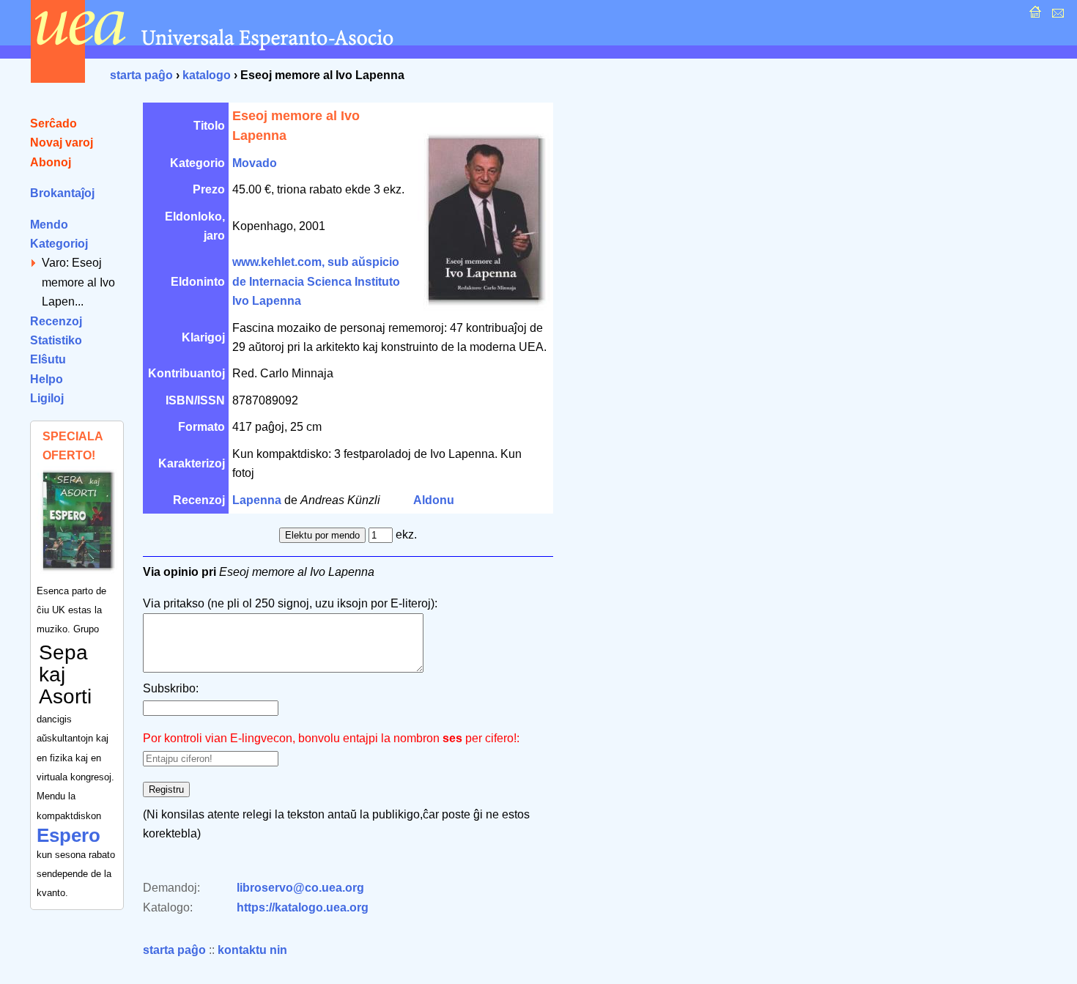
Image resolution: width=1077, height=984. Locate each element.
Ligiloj (47, 398)
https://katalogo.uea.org (303, 907)
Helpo (46, 379)
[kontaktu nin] (1056, 16)
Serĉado (53, 123)
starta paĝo (141, 75)
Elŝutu (48, 359)
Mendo (49, 224)
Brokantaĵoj (62, 193)
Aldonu (433, 500)
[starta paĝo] (1033, 16)
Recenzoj (56, 321)
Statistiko (56, 340)
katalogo (206, 75)
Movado (254, 163)
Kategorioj (59, 243)
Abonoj (50, 162)
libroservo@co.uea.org (300, 887)
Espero (68, 835)
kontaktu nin (252, 950)
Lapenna (256, 500)
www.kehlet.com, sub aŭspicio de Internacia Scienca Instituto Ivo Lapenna (316, 281)
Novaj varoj (61, 142)
